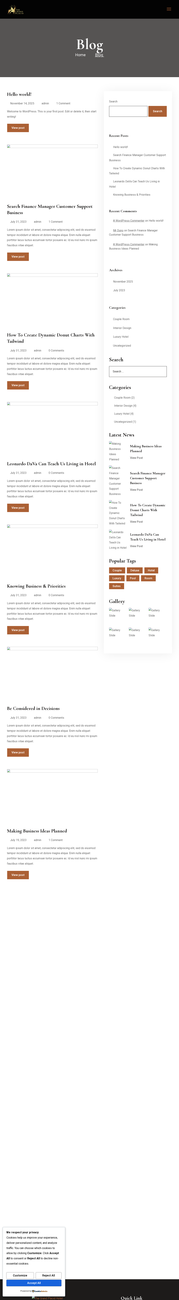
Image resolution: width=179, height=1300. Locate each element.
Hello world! (120, 147)
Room (148, 578)
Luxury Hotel (120, 336)
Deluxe (134, 570)
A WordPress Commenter (128, 220)
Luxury (117, 578)
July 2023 (119, 290)
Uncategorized (122, 345)
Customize (20, 1275)
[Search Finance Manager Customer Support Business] (118, 481)
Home (80, 55)
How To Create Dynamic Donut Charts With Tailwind (147, 510)
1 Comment (63, 103)
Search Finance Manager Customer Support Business (147, 478)
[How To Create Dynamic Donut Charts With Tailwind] (118, 513)
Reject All (48, 1275)
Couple (117, 570)
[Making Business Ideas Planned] (118, 451)
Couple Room (121, 319)
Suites (117, 586)
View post (18, 127)
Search (113, 101)
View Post (136, 458)
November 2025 (123, 281)
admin (45, 103)
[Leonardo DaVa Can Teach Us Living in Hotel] (118, 540)
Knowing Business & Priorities (131, 194)
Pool (133, 578)
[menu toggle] (169, 9)
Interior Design (122, 328)
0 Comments (56, 350)
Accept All (34, 1283)
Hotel (151, 570)
